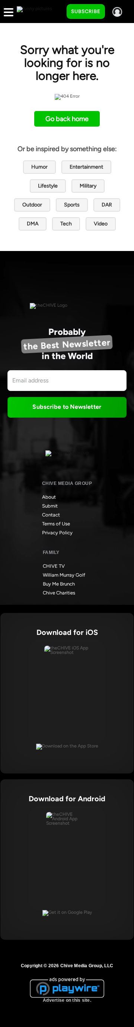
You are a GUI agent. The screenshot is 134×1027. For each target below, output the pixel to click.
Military (88, 186)
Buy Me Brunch (59, 584)
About (49, 497)
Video (101, 224)
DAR (107, 205)
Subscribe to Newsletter (66, 406)
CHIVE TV (54, 566)
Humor (39, 167)
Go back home (67, 119)
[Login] (117, 12)
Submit (50, 506)
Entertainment (86, 167)
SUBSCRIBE (85, 11)
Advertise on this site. (67, 1000)
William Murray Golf (64, 575)
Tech (66, 224)
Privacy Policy (57, 532)
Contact (51, 515)
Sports (72, 205)
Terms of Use (56, 523)
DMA (32, 224)
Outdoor (32, 205)
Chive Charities (59, 593)
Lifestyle (48, 186)
